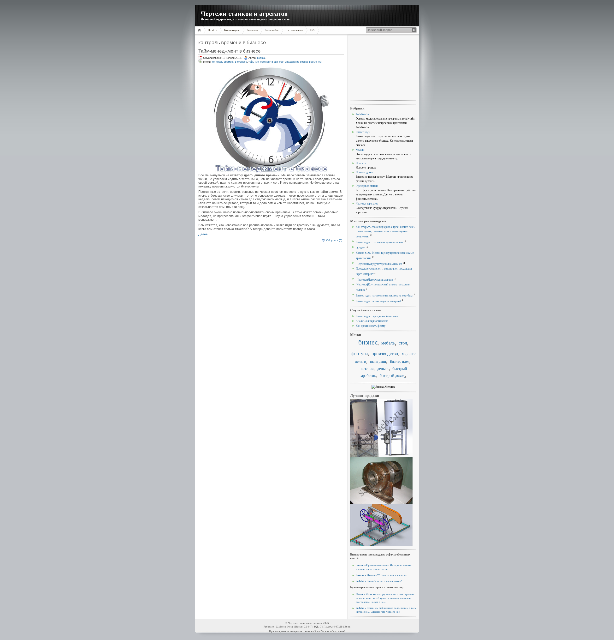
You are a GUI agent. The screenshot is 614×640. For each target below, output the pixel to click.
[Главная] (200, 30)
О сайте (360, 248)
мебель (388, 343)
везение (367, 368)
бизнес (368, 342)
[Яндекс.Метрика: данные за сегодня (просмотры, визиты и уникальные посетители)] (383, 387)
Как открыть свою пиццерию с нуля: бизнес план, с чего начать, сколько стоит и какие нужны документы (385, 231)
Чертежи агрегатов (367, 203)
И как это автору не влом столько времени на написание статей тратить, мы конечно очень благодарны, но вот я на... (385, 598)
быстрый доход (392, 375)
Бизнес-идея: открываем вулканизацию (379, 242)
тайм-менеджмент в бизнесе (265, 61)
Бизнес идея (399, 361)
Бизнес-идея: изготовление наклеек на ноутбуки (384, 295)
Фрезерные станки (367, 185)
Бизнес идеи (363, 132)
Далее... (204, 234)
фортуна (359, 353)
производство (385, 353)
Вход (347, 626)
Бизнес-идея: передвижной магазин (377, 316)
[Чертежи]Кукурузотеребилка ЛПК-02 (379, 264)
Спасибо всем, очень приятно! (379, 581)
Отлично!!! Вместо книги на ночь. (381, 575)
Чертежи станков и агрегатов (244, 13)
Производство (364, 172)
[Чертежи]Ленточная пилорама (374, 279)
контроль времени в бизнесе (229, 61)
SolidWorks (362, 114)
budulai (261, 57)
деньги (383, 368)
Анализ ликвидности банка (372, 321)
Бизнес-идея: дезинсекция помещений (378, 301)
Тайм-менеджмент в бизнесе (229, 51)
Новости (361, 163)
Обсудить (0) (334, 240)
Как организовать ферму (370, 325)
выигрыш (378, 361)
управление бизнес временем (303, 61)
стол (403, 343)
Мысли (360, 149)
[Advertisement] (383, 67)
